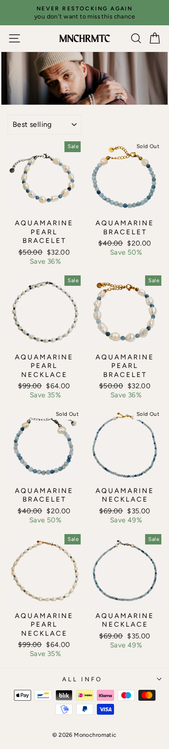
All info (82, 679)
